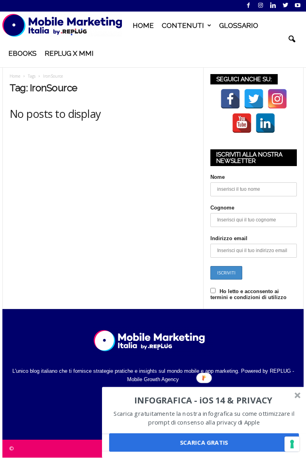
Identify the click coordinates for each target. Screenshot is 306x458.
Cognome (222, 208)
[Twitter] (285, 6)
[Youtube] (297, 6)
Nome (217, 177)
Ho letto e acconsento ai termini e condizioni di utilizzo (248, 294)
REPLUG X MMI (69, 53)
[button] (291, 39)
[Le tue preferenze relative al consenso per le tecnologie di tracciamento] (292, 444)
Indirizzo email (228, 238)
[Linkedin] (273, 6)
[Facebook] (248, 6)
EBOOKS (22, 53)
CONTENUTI (183, 25)
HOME (143, 25)
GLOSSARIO (238, 25)
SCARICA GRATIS (204, 442)
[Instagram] (260, 6)
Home (15, 76)
